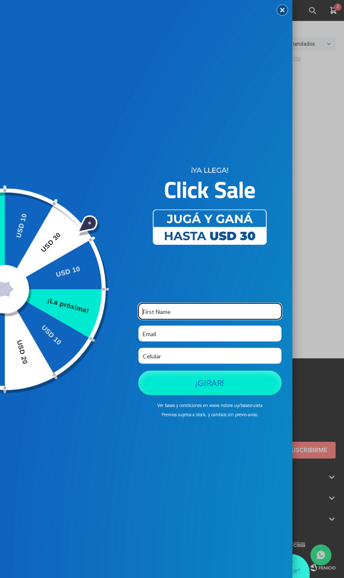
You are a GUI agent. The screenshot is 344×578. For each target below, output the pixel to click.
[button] (282, 10)
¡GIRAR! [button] (209, 383)
